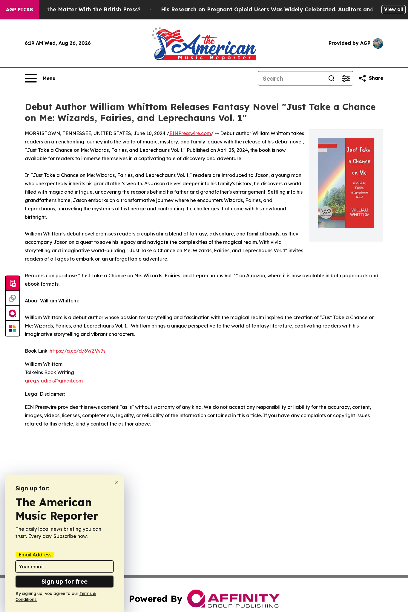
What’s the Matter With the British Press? (84, 9)
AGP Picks (19, 10)
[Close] (116, 482)
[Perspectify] (12, 298)
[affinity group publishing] (12, 313)
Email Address (35, 555)
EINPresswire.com (190, 133)
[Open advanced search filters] (346, 78)
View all (393, 9)
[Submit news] (12, 283)
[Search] (331, 78)
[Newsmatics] (12, 328)
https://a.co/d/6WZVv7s (77, 351)
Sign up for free (65, 581)
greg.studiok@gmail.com (54, 381)
